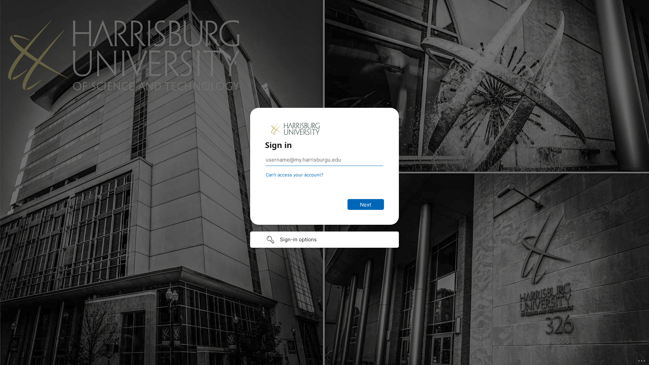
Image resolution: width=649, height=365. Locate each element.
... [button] (642, 359)
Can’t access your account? (294, 174)
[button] (324, 240)
